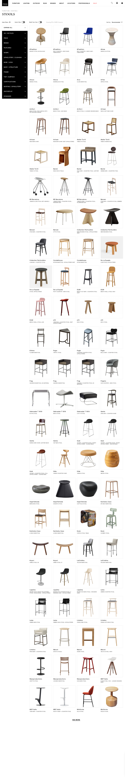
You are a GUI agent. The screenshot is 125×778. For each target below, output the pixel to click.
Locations (71, 3)
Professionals (84, 3)
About (61, 3)
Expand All (8, 27)
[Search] (111, 2)
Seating (14, 11)
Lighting (26, 3)
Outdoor (36, 3)
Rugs (45, 3)
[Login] (117, 2)
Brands (53, 3)
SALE (95, 3)
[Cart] (122, 2)
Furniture (16, 3)
